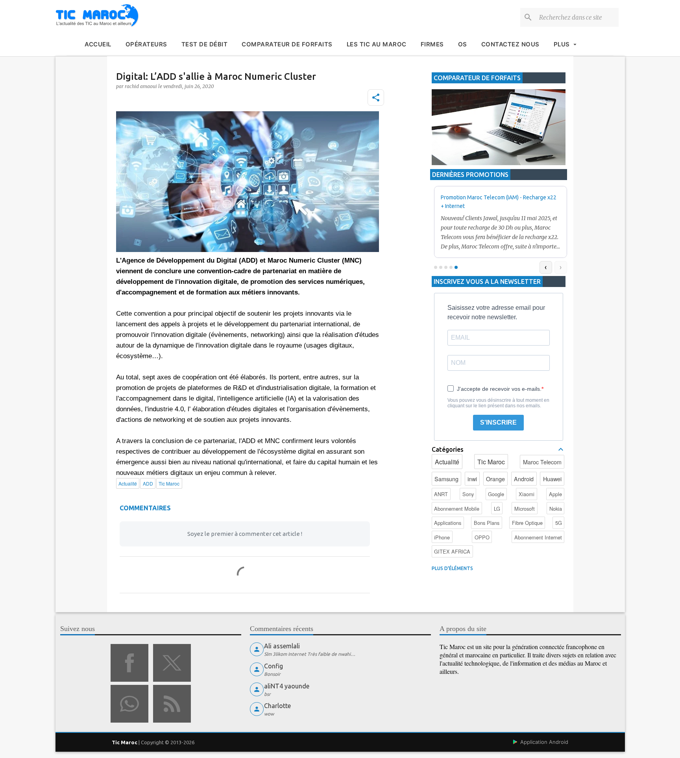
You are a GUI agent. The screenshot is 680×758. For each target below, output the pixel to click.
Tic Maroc (491, 461)
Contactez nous (510, 44)
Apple (555, 494)
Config (273, 666)
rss (172, 704)
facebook (129, 663)
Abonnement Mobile (456, 508)
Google (496, 494)
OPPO (482, 537)
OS (462, 44)
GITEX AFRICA (452, 551)
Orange (495, 479)
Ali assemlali (282, 645)
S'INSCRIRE (498, 422)
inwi (472, 479)
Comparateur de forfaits (287, 44)
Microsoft (524, 508)
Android (524, 479)
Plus (562, 44)
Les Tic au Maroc (377, 44)
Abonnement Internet (538, 537)
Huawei (552, 479)
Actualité (447, 461)
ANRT (441, 494)
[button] (375, 97)
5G (558, 522)
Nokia (555, 508)
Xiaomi (526, 494)
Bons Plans (486, 522)
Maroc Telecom (542, 462)
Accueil (98, 44)
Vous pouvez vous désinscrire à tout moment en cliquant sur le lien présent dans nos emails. (498, 402)
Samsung (446, 479)
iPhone (442, 537)
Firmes (432, 44)
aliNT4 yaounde (286, 686)
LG (497, 508)
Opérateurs (146, 44)
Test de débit (204, 44)
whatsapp (129, 704)
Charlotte (277, 705)
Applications (447, 522)
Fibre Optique (527, 522)
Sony (468, 494)
